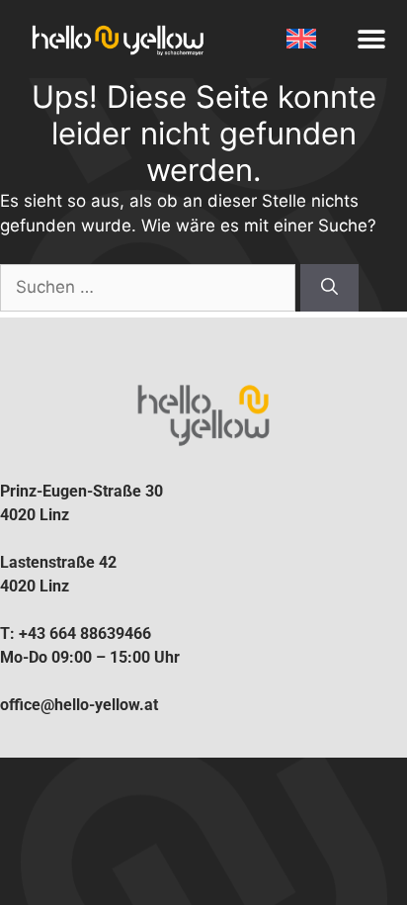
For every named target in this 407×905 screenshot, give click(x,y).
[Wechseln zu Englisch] (304, 39)
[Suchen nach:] (150, 287)
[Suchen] (329, 288)
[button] (371, 39)
